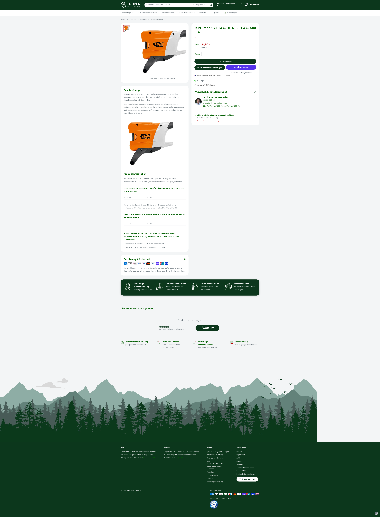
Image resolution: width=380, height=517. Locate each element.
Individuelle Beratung (215, 455)
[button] (376, 513)
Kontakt (239, 451)
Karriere (210, 478)
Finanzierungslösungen (216, 458)
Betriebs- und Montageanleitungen (215, 462)
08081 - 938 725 (209, 100)
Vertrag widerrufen (247, 479)
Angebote (215, 13)
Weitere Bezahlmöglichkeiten (241, 72)
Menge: (197, 54)
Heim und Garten (186, 13)
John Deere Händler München (214, 468)
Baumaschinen (168, 13)
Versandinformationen (245, 468)
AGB (238, 458)
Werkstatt (210, 472)
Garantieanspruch (214, 475)
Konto (219, 6)
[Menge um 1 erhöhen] (214, 54)
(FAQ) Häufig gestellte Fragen (218, 451)
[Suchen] (210, 5)
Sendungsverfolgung (215, 482)
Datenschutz (241, 461)
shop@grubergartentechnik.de (215, 103)
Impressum (241, 455)
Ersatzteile (202, 13)
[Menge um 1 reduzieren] (204, 54)
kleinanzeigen (232, 13)
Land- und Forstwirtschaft (147, 13)
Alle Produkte (131, 20)
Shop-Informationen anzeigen (209, 121)
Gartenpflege (126, 13)
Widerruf (240, 464)
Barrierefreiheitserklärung (246, 474)
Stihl (196, 37)
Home (123, 20)
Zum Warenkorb (225, 61)
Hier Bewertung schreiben (207, 328)
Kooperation (241, 471)
